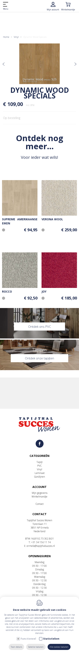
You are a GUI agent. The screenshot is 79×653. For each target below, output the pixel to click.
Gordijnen (39, 476)
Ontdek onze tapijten (39, 358)
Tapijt (39, 462)
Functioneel (28, 638)
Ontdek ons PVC (39, 326)
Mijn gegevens (39, 493)
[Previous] (3, 64)
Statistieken (51, 638)
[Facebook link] (40, 444)
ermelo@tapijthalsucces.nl (41, 546)
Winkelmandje (39, 496)
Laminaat (40, 473)
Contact (39, 504)
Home (6, 36)
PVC (39, 465)
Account (39, 487)
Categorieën (39, 456)
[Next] (75, 64)
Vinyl (16, 36)
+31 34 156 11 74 (41, 542)
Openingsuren (39, 556)
